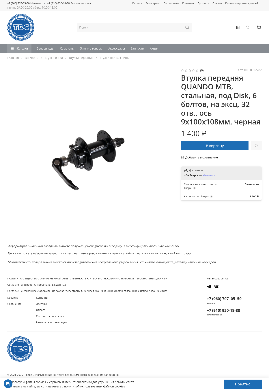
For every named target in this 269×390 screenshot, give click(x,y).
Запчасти (137, 48)
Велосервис (152, 3)
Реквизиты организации (51, 322)
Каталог (137, 3)
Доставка (203, 3)
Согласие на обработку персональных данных (36, 284)
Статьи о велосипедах (50, 316)
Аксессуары (116, 48)
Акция (154, 48)
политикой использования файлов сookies (94, 386)
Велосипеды (45, 48)
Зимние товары (91, 48)
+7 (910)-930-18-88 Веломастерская (69, 3)
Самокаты (67, 48)
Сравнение (14, 304)
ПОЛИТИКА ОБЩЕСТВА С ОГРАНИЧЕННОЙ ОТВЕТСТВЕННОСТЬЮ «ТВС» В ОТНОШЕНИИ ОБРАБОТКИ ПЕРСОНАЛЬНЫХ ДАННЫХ (87, 278)
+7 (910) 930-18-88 (223, 310)
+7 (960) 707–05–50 (224, 298)
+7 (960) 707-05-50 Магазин (24, 3)
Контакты (188, 3)
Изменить (209, 175)
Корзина (12, 297)
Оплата (217, 3)
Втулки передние (81, 58)
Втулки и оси (54, 58)
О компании (171, 3)
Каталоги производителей (241, 3)
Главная (13, 58)
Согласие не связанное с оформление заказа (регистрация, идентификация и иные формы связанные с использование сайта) (87, 291)
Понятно (243, 384)
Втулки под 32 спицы (114, 58)
